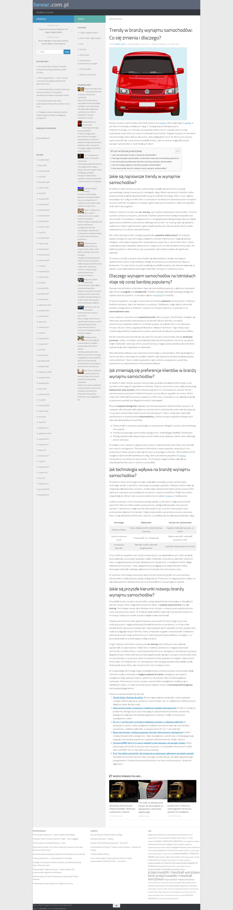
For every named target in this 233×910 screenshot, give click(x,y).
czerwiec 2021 (44, 327)
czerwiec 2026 (44, 171)
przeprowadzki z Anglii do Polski (157, 889)
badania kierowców (155, 835)
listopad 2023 (44, 249)
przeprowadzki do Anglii (192, 857)
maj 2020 (42, 400)
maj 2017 (42, 461)
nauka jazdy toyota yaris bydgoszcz (161, 844)
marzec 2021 (43, 344)
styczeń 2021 (44, 355)
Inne (81, 44)
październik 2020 (45, 372)
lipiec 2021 (43, 322)
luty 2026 (42, 193)
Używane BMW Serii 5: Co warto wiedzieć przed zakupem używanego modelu (149, 743)
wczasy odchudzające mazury (156, 895)
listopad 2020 (44, 366)
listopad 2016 (44, 495)
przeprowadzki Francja (163, 866)
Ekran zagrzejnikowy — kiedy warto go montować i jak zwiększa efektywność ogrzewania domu (52, 81)
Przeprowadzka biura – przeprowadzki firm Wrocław (52, 858)
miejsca (182, 455)
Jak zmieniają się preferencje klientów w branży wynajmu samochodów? (142, 161)
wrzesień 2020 (44, 378)
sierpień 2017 (44, 445)
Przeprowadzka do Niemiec (182, 850)
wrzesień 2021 (44, 311)
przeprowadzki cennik (177, 857)
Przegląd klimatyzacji (178, 847)
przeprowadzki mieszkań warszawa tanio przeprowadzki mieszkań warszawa (174, 875)
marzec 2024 (43, 244)
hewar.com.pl (120, 44)
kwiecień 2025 (44, 210)
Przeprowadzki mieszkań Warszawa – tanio (49, 843)
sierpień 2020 (44, 383)
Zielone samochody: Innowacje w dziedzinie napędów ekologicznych (145, 708)
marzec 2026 (43, 188)
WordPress (43, 909)
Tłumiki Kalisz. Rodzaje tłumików (128, 697)
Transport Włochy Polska (99, 854)
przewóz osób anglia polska (175, 889)
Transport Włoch (153, 892)
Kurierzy (83, 49)
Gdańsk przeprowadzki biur (180, 838)
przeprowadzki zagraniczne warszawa (182, 886)
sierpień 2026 (44, 160)
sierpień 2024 (44, 221)
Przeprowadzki (85, 69)
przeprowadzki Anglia (161, 857)
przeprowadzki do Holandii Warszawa (164, 863)
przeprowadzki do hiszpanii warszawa (178, 860)
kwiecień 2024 (44, 238)
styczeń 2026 (44, 199)
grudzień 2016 (44, 489)
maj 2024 (42, 232)
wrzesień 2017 (44, 439)
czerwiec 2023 (44, 260)
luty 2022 (42, 283)
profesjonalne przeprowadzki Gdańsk (159, 847)
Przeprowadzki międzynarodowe (179, 879)
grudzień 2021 (44, 294)
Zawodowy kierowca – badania (101, 839)
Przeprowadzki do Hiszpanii (157, 860)
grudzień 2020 (44, 361)
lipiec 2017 (43, 450)
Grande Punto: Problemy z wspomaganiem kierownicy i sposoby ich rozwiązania (179, 809)
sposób (187, 123)
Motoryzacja (115, 19)
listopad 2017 (44, 428)
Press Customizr (60, 909)
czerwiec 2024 (44, 227)
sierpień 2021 (44, 316)
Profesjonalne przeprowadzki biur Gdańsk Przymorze (53, 883)
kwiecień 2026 (44, 182)
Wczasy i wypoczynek (88, 75)
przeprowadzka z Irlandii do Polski (162, 854)
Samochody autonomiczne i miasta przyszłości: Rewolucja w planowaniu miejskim (122, 809)
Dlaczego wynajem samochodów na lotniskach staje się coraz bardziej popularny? (145, 158)
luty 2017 (42, 478)
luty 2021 (42, 350)
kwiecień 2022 (44, 271)
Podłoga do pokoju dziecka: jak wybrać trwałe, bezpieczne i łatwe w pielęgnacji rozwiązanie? (51, 115)
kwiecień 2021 (44, 338)
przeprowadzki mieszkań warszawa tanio (166, 869)
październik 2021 (45, 305)
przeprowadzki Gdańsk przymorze (181, 866)
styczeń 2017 (44, 484)
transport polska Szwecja (190, 889)
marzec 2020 (43, 411)
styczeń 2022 (44, 288)
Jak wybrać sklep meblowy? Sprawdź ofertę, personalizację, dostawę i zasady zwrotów (51, 69)
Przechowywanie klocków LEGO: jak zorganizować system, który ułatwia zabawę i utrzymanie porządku (88, 249)
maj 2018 (42, 422)
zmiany (163, 123)
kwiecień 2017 (44, 467)
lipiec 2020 (43, 389)
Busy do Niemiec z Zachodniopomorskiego (106, 835)
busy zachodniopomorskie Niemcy (175, 835)
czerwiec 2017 (44, 456)
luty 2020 (42, 417)
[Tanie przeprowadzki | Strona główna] (51, 4)
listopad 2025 (44, 204)
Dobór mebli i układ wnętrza (90, 38)
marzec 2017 (43, 472)
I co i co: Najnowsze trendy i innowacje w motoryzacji (88, 158)
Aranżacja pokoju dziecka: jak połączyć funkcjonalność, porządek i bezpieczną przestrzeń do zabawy (88, 343)
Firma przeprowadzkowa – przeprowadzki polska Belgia (54, 835)
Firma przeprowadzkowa (164, 838)
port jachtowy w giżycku (183, 844)
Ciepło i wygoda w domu (89, 33)
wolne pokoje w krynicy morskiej (175, 895)
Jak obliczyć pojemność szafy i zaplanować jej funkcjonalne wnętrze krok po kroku (53, 104)
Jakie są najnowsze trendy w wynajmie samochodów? (134, 155)
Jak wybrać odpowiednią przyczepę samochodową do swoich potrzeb (59, 854)
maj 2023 (42, 266)
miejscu (169, 496)
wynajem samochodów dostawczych (169, 898)
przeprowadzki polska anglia (172, 883)
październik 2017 (45, 433)
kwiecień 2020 (44, 405)
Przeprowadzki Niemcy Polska (156, 883)
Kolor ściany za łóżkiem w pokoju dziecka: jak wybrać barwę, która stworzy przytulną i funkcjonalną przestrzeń (89, 376)
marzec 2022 (43, 277)
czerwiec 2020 (44, 394)
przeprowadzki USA (161, 886)
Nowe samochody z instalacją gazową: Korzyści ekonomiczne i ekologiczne (148, 732)
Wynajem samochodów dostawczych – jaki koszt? (109, 843)
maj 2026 (42, 177)
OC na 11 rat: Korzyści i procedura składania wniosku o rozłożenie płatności (148, 722)
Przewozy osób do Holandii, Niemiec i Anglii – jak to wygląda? (56, 839)
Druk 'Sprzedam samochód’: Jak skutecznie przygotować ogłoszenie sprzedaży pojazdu (153, 753)
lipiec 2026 (43, 165)
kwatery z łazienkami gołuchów (168, 841)
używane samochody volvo (188, 892)
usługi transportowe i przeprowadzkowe (169, 892)
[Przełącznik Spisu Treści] (176, 151)
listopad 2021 (44, 299)
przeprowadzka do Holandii (163, 850)
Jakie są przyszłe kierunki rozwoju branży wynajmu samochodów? (139, 168)
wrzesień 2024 (44, 216)
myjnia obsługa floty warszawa (190, 841)
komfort (159, 295)
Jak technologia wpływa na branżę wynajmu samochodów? (136, 165)
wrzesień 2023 (44, 255)
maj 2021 (42, 333)
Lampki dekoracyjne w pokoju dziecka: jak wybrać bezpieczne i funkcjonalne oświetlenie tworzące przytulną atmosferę (52, 92)
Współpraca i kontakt (44, 12)
